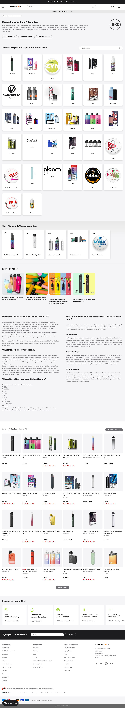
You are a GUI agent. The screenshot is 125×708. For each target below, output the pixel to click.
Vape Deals (5, 677)
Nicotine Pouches (97, 255)
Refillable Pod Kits (44, 37)
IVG (5, 395)
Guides (35, 657)
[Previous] (5, 240)
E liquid (4, 661)
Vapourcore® (39, 700)
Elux (5, 391)
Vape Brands (5, 647)
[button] (3, 7)
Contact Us (67, 670)
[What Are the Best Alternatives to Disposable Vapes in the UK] (37, 284)
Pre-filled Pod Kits (26, 37)
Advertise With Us (38, 667)
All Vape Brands (9, 37)
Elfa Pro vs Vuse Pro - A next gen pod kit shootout (84, 300)
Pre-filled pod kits (71, 338)
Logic (5, 397)
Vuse (5, 393)
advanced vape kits (82, 373)
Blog (34, 654)
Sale (3, 674)
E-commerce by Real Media (63, 705)
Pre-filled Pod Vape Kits (11, 255)
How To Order (68, 664)
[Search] (93, 7)
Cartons (4, 670)
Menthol (4, 680)
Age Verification (68, 661)
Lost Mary (41, 29)
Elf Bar (33, 29)
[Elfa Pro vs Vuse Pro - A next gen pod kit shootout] (84, 284)
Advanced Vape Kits (54, 255)
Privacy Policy (68, 667)
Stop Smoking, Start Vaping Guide (42, 661)
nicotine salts (98, 359)
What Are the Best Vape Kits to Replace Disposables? (12, 298)
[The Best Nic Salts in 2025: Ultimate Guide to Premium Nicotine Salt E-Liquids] (60, 284)
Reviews (35, 651)
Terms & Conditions (69, 657)
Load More (62, 587)
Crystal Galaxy (8, 403)
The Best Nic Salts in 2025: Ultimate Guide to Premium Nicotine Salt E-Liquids (58, 301)
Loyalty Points (68, 651)
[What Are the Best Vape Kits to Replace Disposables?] (13, 284)
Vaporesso (20, 29)
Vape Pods (5, 654)
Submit (70, 634)
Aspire (6, 406)
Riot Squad (27, 29)
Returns (66, 654)
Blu (5, 399)
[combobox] (61, 6)
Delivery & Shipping (69, 647)
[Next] (120, 240)
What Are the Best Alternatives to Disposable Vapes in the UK (36, 298)
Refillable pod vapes (72, 355)
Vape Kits (4, 657)
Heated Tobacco (75, 255)
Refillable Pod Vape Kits (33, 255)
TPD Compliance (37, 664)
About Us (35, 647)
